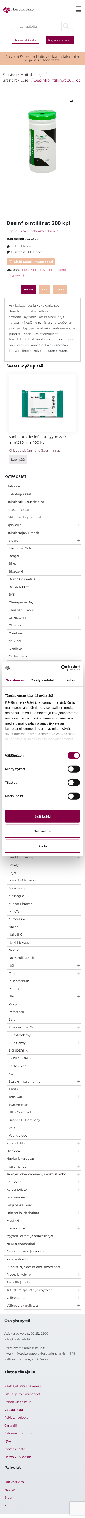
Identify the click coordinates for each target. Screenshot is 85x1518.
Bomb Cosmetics (22, 579)
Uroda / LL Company (24, 1120)
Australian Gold (20, 548)
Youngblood (18, 1135)
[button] (71, 101)
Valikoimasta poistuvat (24, 517)
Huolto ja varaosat (20, 1159)
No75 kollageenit (21, 958)
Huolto (9, 1490)
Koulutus (11, 1505)
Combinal (16, 633)
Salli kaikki (42, 816)
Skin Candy (17, 1043)
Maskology (17, 888)
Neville (14, 950)
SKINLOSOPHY (20, 1058)
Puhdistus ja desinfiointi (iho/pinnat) (34, 1267)
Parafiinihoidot (18, 1259)
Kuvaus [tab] (28, 289)
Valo (12, 1128)
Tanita (13, 1089)
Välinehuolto (16, 1298)
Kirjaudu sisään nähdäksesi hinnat (32, 231)
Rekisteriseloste (16, 1418)
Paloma (14, 989)
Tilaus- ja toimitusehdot (22, 1394)
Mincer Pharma (20, 904)
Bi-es (12, 564)
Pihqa (13, 1004)
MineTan (15, 911)
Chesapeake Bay (21, 602)
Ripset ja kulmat (19, 1274)
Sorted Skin (17, 1066)
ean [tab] (44, 289)
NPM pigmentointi (21, 1244)
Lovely (14, 865)
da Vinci (15, 641)
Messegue (16, 896)
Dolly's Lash (18, 656)
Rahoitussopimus (17, 1402)
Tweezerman (18, 1105)
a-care (13, 540)
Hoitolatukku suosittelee (25, 502)
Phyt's (13, 996)
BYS (12, 595)
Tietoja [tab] (70, 680)
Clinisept (15, 625)
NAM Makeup (19, 942)
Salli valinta (42, 831)
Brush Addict (19, 587)
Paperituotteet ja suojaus (26, 1251)
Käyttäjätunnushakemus (23, 1386)
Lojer (12, 873)
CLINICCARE (18, 618)
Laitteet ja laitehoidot (23, 1213)
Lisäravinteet (16, 1197)
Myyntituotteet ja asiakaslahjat (30, 1236)
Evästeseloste (14, 1449)
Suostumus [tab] (15, 680)
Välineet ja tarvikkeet (22, 1306)
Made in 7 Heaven (22, 880)
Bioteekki (16, 571)
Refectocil (16, 1012)
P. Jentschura (19, 981)
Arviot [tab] (60, 289)
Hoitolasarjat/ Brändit (23, 533)
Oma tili (10, 1425)
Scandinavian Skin (22, 1027)
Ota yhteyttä (14, 1482)
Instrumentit (16, 1166)
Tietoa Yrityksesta (17, 1457)
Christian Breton (21, 610)
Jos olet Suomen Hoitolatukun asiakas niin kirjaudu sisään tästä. (42, 58)
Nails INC (15, 935)
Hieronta (13, 1151)
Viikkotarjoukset (19, 494)
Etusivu (9, 74)
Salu (12, 1019)
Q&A (7, 1441)
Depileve (15, 649)
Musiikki (13, 1221)
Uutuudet (14, 486)
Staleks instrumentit (24, 1081)
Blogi (8, 1497)
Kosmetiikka (16, 1143)
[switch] (74, 768)
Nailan (13, 927)
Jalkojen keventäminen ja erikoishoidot (36, 1174)
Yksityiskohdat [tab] (42, 680)
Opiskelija (14, 525)
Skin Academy (20, 1035)
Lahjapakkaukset (19, 1205)
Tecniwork (16, 1097)
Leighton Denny (21, 857)
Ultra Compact (20, 1112)
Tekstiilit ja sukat (19, 1282)
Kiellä (42, 846)
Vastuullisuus (14, 1410)
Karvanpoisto (17, 1190)
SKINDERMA (18, 1050)
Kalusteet (14, 1182)
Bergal (14, 556)
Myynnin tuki (16, 1228)
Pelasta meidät (18, 510)
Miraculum (17, 919)
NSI (11, 966)
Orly (12, 973)
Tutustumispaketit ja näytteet (29, 1290)
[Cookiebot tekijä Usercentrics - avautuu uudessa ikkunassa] (61, 668)
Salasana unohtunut (19, 1433)
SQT (12, 1074)
